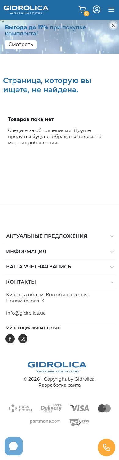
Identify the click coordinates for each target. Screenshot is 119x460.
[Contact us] (106, 447)
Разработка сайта (59, 385)
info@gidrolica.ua (26, 313)
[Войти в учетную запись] (96, 9)
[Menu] (111, 9)
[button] (59, 236)
